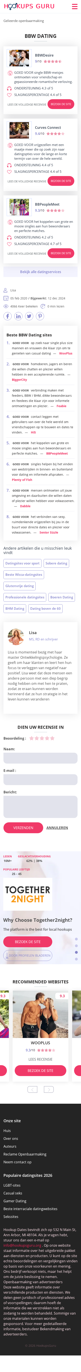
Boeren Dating (61, 597)
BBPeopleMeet (57, 453)
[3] (42, 738)
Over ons (10, 1138)
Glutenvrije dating (19, 586)
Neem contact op (17, 1162)
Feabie (61, 406)
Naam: (9, 749)
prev (32, 1089)
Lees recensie (40, 1059)
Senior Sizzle (49, 532)
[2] (36, 738)
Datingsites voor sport (22, 563)
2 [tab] (76, 945)
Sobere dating (56, 563)
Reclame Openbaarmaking (24, 1154)
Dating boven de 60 (45, 608)
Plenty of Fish (22, 480)
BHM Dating (14, 608)
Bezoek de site (61, 104)
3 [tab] (76, 952)
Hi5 (33, 432)
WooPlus (65, 353)
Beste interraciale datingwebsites (30, 1208)
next (49, 1089)
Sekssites (10, 1216)
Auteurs (9, 1146)
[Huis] (29, 6)
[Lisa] (16, 637)
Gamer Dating (14, 1201)
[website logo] (19, 58)
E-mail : (9, 770)
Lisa (33, 632)
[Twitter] (29, 316)
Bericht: (10, 792)
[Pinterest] (40, 316)
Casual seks (12, 1193)
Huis (7, 1130)
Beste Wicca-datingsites (23, 574)
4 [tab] (76, 959)
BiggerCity (19, 380)
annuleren (57, 827)
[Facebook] (7, 316)
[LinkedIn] (18, 316)
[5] (52, 738)
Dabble (25, 506)
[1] (31, 738)
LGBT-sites (12, 1185)
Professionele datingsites (24, 597)
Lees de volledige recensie (27, 104)
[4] (47, 738)
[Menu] (75, 6)
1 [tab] (76, 939)
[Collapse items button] (40, 272)
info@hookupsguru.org (22, 1245)
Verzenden (23, 827)
